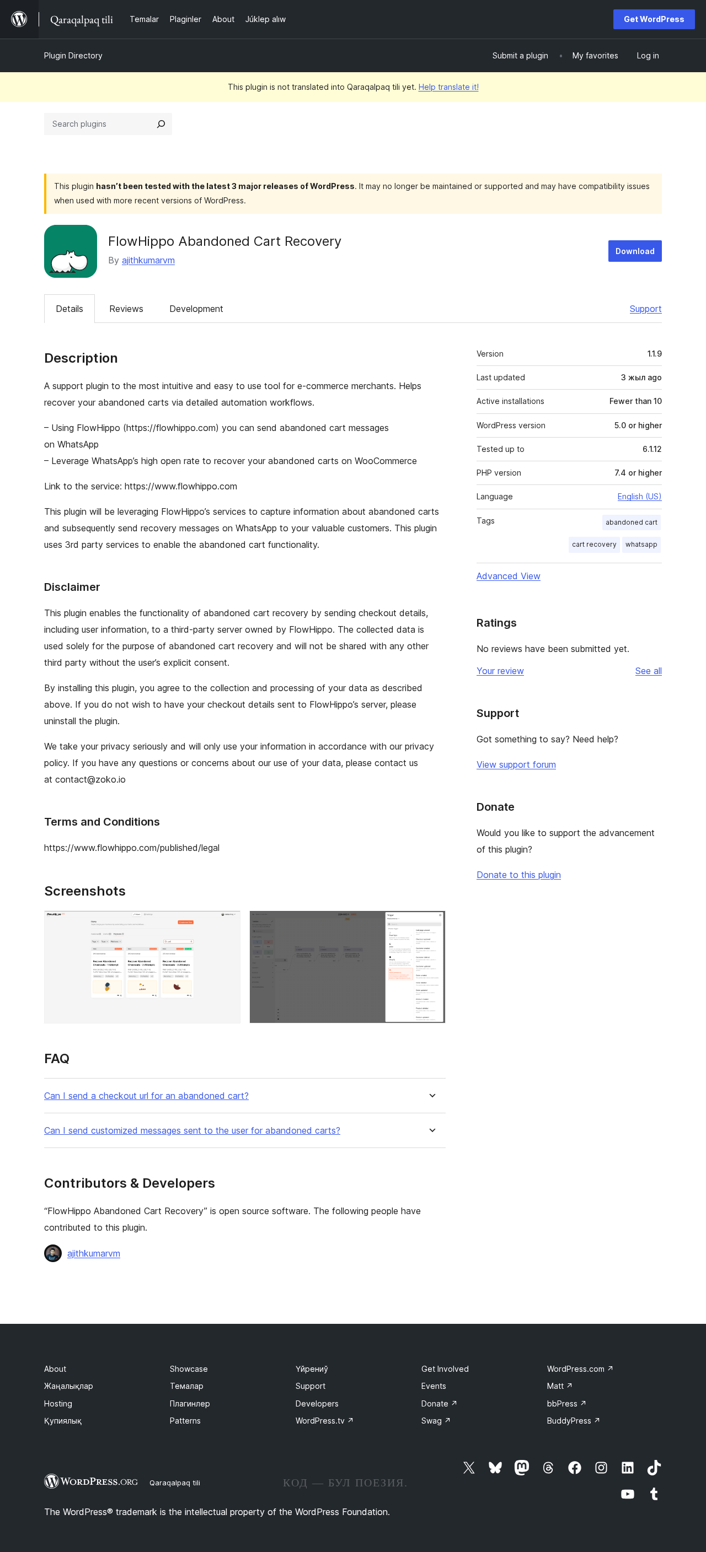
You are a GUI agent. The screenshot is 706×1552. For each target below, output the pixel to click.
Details (69, 308)
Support (646, 308)
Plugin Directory (73, 55)
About (55, 1368)
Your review (500, 670)
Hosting (58, 1403)
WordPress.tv (325, 1420)
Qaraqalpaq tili (174, 1482)
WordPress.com (580, 1368)
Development (196, 308)
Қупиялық (63, 1420)
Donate (439, 1403)
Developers (317, 1403)
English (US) (640, 496)
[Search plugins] (161, 124)
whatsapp (641, 544)
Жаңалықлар (68, 1386)
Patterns (185, 1420)
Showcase (189, 1368)
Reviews (126, 308)
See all (648, 670)
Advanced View (509, 575)
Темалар (187, 1386)
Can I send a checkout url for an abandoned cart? (146, 1096)
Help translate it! (449, 86)
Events (433, 1386)
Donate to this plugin (519, 874)
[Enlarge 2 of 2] (430, 925)
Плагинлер (190, 1403)
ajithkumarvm (148, 260)
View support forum (516, 764)
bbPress (567, 1403)
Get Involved (445, 1368)
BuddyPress (574, 1420)
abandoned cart (631, 522)
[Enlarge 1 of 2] (225, 925)
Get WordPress (654, 19)
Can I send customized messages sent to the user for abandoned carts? (192, 1130)
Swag (436, 1420)
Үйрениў (312, 1368)
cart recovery (594, 544)
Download (635, 251)
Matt (560, 1386)
